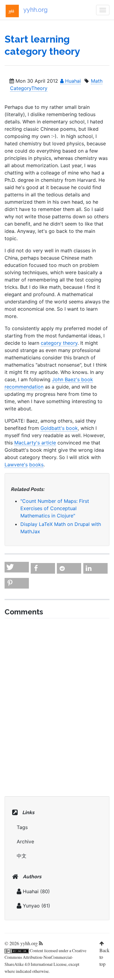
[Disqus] (57, 707)
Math (96, 81)
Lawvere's (16, 464)
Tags (22, 827)
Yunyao (31, 906)
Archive (25, 841)
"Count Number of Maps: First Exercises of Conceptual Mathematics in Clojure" (54, 508)
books (36, 464)
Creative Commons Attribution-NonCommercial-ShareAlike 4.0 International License (45, 957)
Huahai (72, 81)
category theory (59, 343)
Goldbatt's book (59, 428)
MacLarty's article (35, 443)
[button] (17, 567)
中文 (21, 856)
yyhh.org (35, 9)
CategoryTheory (28, 88)
